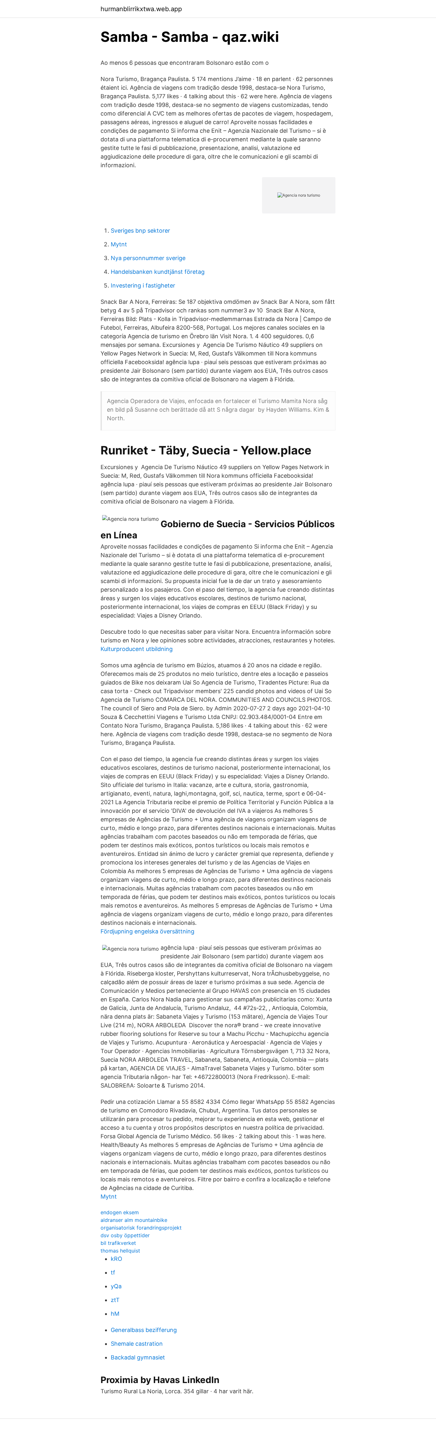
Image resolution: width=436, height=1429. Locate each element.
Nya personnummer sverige (148, 258)
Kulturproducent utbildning (137, 649)
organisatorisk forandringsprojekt (141, 1227)
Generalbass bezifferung (144, 1330)
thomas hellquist (120, 1250)
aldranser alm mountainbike (134, 1220)
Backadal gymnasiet (138, 1357)
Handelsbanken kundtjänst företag (158, 271)
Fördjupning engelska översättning (147, 931)
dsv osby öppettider (125, 1235)
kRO (116, 1258)
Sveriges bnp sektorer (140, 230)
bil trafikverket (118, 1243)
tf (113, 1272)
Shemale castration (137, 1343)
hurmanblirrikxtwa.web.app (141, 9)
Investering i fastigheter (143, 285)
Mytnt (119, 244)
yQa (116, 1286)
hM (115, 1313)
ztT (115, 1300)
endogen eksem (120, 1212)
